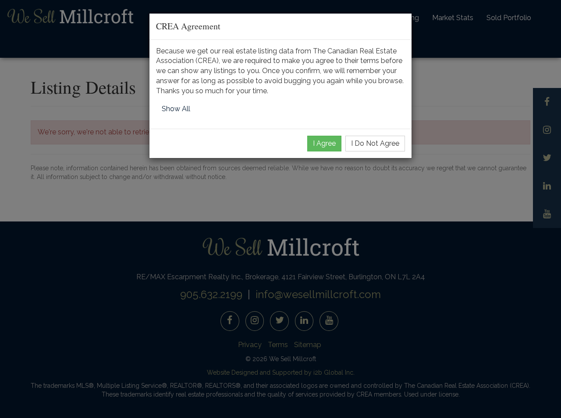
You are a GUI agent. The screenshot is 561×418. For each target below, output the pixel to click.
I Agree (324, 143)
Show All (176, 109)
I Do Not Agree (375, 143)
